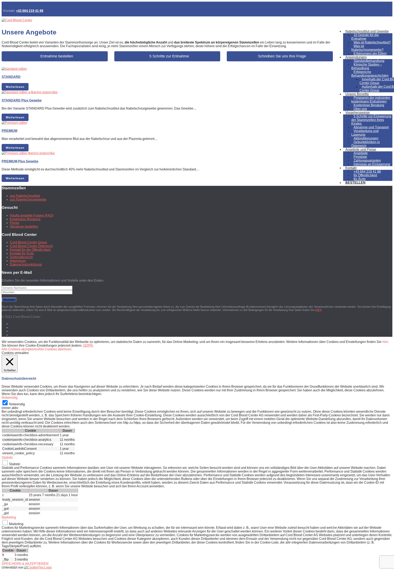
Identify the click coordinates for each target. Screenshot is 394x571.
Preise (14, 223)
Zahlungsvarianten (367, 160)
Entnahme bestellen (54, 56)
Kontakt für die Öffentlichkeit (30, 249)
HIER (318, 310)
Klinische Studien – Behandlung (366, 66)
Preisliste (360, 157)
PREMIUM (9, 130)
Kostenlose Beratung (369, 105)
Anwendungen (356, 57)
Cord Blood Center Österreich (31, 246)
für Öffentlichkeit (365, 175)
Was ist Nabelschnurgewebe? (367, 47)
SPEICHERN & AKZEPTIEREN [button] (25, 563)
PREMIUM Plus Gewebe (20, 161)
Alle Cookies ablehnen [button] (54, 349)
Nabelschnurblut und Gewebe (367, 31)
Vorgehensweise (357, 112)
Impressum (18, 261)
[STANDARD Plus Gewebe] (29, 92)
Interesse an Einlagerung (372, 164)
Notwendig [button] (9, 397)
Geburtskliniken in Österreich (365, 143)
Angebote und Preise (360, 149)
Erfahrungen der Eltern (370, 53)
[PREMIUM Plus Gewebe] (28, 153)
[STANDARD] (14, 69)
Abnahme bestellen (24, 226)
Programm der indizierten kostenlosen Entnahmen (370, 99)
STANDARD (11, 77)
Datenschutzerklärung (26, 264)
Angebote (361, 153)
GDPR (88, 345)
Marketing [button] (9, 517)
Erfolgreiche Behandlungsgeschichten (369, 73)
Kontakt (350, 168)
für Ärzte (360, 179)
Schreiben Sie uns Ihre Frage (280, 56)
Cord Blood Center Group (28, 242)
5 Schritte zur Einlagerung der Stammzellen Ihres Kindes (371, 119)
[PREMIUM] (14, 122)
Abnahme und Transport (371, 127)
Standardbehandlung (369, 61)
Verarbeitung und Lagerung (365, 132)
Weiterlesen (15, 86)
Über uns (360, 109)
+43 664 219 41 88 (29, 11)
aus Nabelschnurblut (25, 196)
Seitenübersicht (21, 257)
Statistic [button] (7, 457)
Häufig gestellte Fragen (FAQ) (31, 215)
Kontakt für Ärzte (22, 253)
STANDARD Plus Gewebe (22, 100)
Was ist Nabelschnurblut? (372, 42)
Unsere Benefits (357, 94)
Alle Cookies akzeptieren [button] (20, 349)
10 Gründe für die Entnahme (365, 36)
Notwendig (17, 404)
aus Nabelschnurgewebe (28, 199)
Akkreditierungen (366, 138)
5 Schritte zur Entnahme (167, 56)
